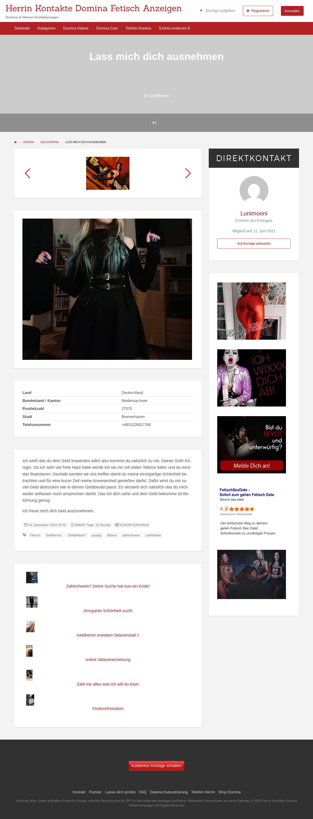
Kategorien (46, 28)
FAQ (143, 792)
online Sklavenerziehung (107, 659)
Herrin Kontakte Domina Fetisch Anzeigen (93, 8)
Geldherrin (159, 95)
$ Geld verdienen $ (174, 28)
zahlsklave (153, 535)
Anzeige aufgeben (220, 11)
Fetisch (35, 535)
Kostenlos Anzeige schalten (156, 765)
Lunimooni (253, 213)
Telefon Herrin (203, 792)
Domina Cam (107, 28)
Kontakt (79, 792)
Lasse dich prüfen (120, 792)
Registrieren (260, 11)
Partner (95, 792)
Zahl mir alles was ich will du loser (108, 684)
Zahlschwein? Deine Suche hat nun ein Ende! (108, 586)
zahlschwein (131, 535)
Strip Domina (229, 792)
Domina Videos (75, 28)
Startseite (22, 28)
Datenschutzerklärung (169, 792)
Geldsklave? (77, 535)
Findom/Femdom (108, 708)
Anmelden (292, 11)
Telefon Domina (138, 28)
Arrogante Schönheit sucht (108, 610)
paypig (96, 535)
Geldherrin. (54, 535)
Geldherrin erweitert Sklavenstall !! (108, 635)
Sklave (112, 535)
